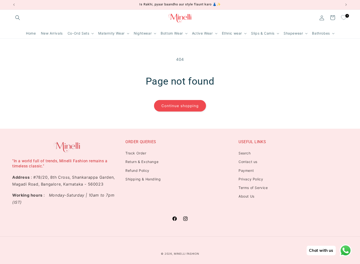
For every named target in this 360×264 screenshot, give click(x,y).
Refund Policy (137, 170)
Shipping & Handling (143, 179)
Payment (246, 170)
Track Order (135, 153)
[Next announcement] (346, 4)
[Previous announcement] (14, 4)
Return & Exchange (141, 162)
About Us (246, 196)
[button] (17, 17)
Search (245, 153)
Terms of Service (253, 188)
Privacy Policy (251, 179)
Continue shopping (180, 105)
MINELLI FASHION (186, 253)
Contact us (248, 162)
